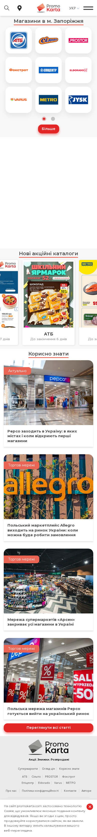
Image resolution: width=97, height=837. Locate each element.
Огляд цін (48, 768)
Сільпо (36, 776)
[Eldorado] (78, 70)
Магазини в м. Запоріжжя (49, 21)
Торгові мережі (21, 465)
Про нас (11, 790)
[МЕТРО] (48, 100)
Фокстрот (68, 776)
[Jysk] (78, 100)
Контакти (70, 790)
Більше (48, 129)
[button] (44, 119)
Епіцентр (28, 783)
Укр (72, 8)
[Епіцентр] (48, 70)
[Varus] (19, 100)
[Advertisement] (48, 193)
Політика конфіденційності (40, 790)
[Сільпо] (48, 40)
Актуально (17, 371)
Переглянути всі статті (49, 727)
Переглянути (48, 337)
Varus (58, 783)
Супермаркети (28, 768)
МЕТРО (71, 783)
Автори (86, 790)
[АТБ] (19, 40)
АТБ (24, 776)
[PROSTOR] (78, 40)
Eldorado (44, 783)
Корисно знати (48, 354)
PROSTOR (51, 776)
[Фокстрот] (19, 70)
